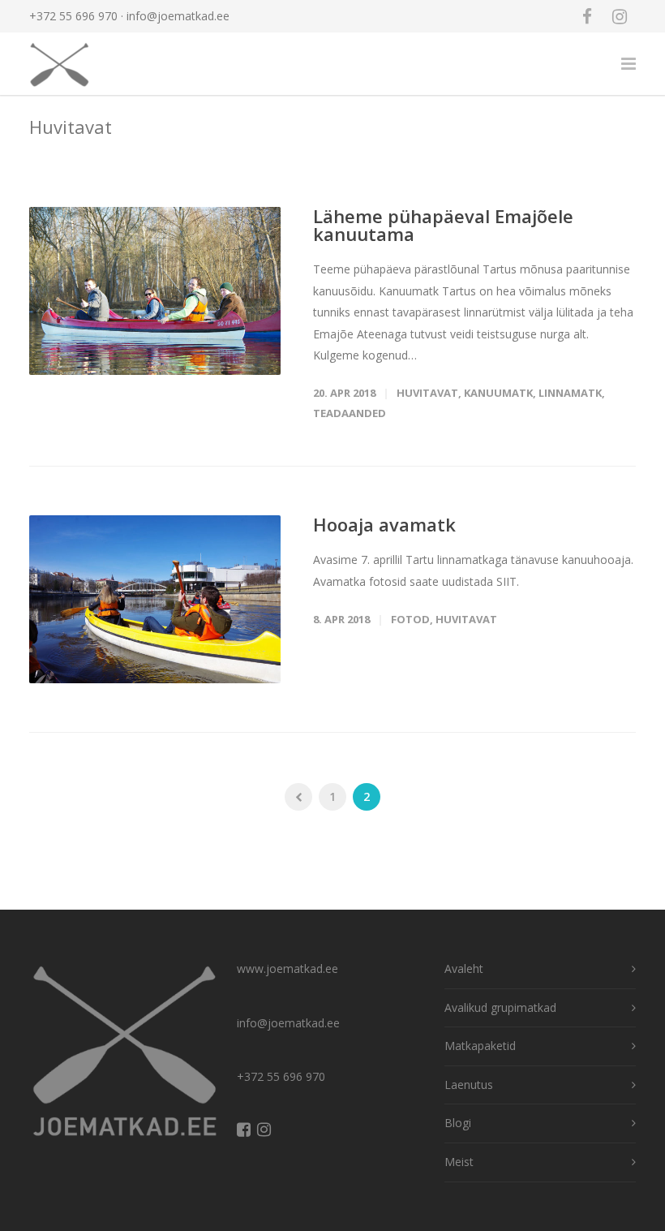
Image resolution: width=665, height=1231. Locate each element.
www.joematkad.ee (287, 968)
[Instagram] (619, 16)
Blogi (457, 1122)
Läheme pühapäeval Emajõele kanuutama (443, 225)
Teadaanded (349, 413)
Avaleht (463, 968)
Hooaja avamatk (384, 524)
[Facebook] (587, 16)
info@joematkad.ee (178, 16)
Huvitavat (427, 392)
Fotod (410, 619)
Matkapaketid (480, 1045)
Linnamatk (570, 392)
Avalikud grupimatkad (500, 1007)
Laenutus (468, 1084)
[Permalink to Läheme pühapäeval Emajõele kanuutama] (155, 291)
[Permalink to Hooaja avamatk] (155, 599)
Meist (459, 1161)
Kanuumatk (498, 392)
